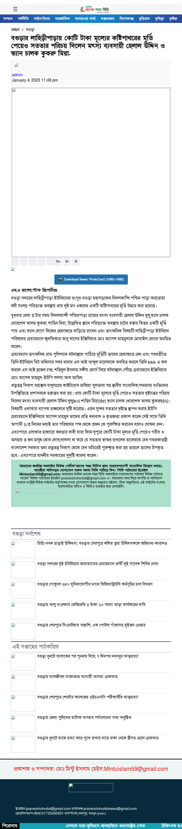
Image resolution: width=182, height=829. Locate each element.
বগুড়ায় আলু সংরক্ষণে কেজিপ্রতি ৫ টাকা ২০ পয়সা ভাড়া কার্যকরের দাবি (91, 605)
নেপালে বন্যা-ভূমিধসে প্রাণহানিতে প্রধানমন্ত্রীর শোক (101, 826)
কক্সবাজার (107, 18)
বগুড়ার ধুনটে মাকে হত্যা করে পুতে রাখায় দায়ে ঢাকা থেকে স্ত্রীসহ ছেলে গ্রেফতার (97, 738)
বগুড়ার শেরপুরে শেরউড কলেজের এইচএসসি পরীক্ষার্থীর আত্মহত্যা (87, 697)
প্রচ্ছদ (15, 30)
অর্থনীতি (23, 18)
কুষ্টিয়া (173, 18)
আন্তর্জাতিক (62, 18)
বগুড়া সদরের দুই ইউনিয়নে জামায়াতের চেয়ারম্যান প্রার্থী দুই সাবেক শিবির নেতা (97, 564)
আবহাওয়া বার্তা (85, 18)
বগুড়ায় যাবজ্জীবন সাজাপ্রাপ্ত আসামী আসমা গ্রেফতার (77, 677)
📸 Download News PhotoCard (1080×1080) (91, 279)
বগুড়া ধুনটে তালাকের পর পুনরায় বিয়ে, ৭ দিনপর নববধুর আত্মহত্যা (87, 656)
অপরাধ (8, 18)
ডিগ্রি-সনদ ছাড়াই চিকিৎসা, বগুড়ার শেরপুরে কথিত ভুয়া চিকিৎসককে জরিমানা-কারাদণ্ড (102, 543)
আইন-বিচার (42, 18)
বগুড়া (30, 30)
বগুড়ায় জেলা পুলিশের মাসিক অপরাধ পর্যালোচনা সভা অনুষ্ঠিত (84, 718)
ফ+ (58, 261)
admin (17, 75)
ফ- (67, 261)
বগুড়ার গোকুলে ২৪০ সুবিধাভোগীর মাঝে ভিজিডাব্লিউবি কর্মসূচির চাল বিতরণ (94, 584)
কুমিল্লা (159, 18)
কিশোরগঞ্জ (127, 18)
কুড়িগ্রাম (144, 18)
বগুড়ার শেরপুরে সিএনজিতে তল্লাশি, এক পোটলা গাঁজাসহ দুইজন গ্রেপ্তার (91, 625)
